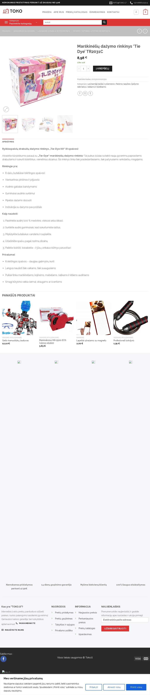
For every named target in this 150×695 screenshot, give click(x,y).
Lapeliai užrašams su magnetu (91, 340)
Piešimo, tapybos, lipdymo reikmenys (91, 31)
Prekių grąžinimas (64, 618)
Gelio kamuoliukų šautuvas (15, 340)
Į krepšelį (102, 68)
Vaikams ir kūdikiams (24, 31)
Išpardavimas (97, 12)
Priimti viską (136, 687)
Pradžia (47, 12)
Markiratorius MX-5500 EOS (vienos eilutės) (52, 341)
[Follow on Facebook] (3, 659)
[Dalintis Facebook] (79, 93)
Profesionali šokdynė (124, 340)
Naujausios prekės (88, 612)
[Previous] (7, 78)
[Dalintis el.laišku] (85, 93)
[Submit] (104, 22)
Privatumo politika (64, 630)
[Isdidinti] (6, 109)
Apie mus (59, 12)
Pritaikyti (94, 687)
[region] (75, 684)
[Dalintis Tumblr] (90, 93)
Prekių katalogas (76, 12)
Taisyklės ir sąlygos (65, 624)
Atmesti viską (114, 687)
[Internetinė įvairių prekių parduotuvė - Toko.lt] (20, 12)
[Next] (67, 78)
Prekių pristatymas (64, 612)
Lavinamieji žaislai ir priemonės (54, 31)
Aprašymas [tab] (8, 142)
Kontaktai (113, 12)
